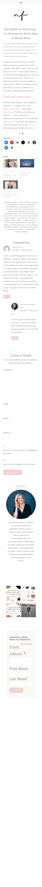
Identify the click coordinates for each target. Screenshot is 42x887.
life (35, 220)
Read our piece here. (17, 97)
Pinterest (32, 125)
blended (31, 204)
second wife (24, 227)
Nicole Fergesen (21, 15)
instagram (10, 112)
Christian (18, 209)
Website (7, 433)
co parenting (28, 209)
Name (6, 404)
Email (6, 418)
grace (6, 220)
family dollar (19, 216)
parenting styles (20, 225)
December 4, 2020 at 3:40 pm (22, 250)
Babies (14, 202)
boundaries (24, 207)
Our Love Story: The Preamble (9, 191)
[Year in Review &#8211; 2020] (27, 163)
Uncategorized (24, 202)
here (14, 106)
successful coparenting (25, 229)
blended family (13, 207)
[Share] (19, 133)
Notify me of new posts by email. (19, 464)
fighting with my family (27, 218)
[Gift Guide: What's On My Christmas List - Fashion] (13, 594)
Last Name (18, 679)
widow (24, 231)
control (30, 211)
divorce (31, 213)
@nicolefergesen (14, 109)
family (10, 216)
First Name (19, 669)
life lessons (10, 222)
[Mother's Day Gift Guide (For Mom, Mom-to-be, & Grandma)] (28, 594)
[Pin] (22, 133)
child (32, 207)
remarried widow (11, 227)
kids (31, 220)
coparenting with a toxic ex (16, 213)
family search (10, 218)
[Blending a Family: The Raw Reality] (10, 163)
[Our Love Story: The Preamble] (10, 184)
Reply (7, 296)
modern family (21, 222)
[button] (21, 2)
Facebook (10, 122)
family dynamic (32, 216)
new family (32, 222)
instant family (16, 220)
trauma (18, 231)
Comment (8, 370)
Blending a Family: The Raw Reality (10, 170)
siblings (33, 227)
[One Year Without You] (28, 610)
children (9, 209)
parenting (8, 225)
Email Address (18, 651)
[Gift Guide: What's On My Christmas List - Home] (13, 610)
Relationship (33, 225)
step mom (10, 229)
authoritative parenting (17, 204)
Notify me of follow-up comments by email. (20, 451)
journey (26, 220)
